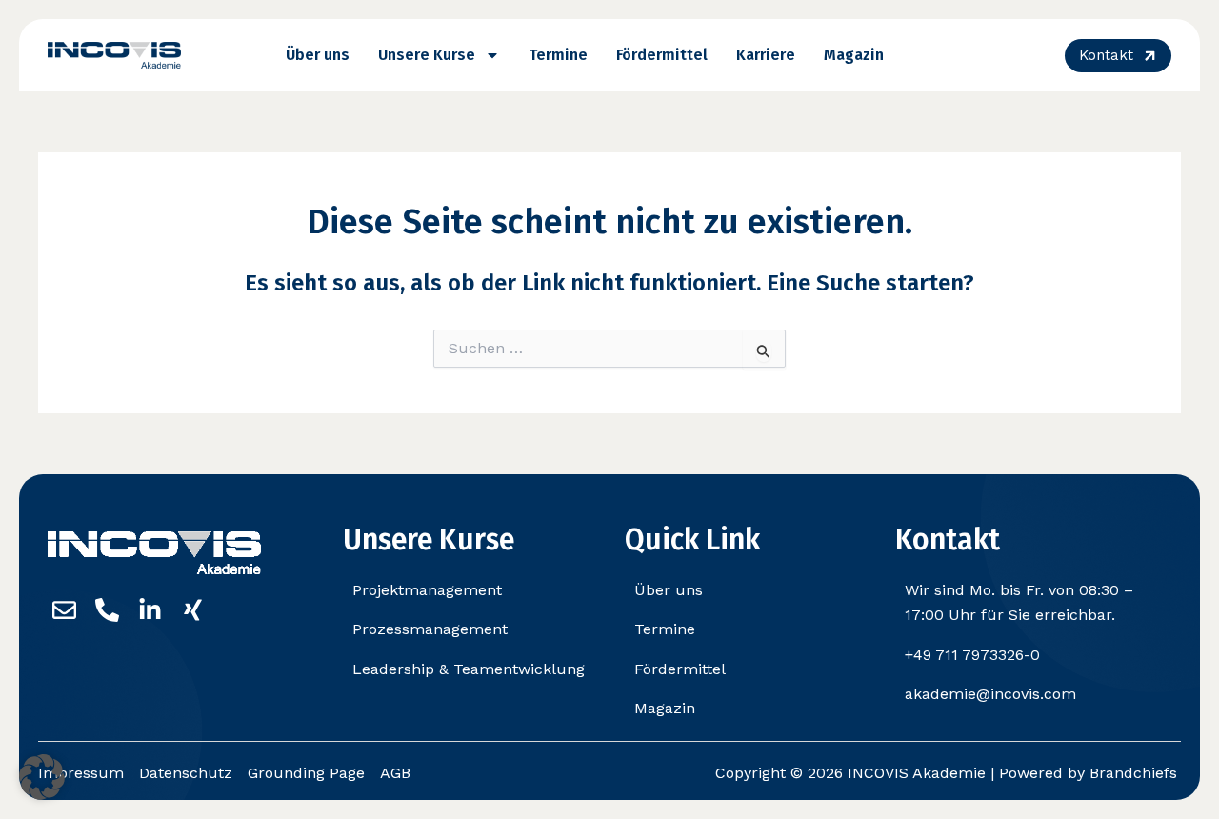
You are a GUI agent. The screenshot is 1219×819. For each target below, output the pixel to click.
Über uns (318, 55)
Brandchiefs (1133, 773)
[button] (42, 777)
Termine (558, 55)
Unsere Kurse (426, 55)
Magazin (854, 55)
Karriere (765, 55)
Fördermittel (662, 55)
